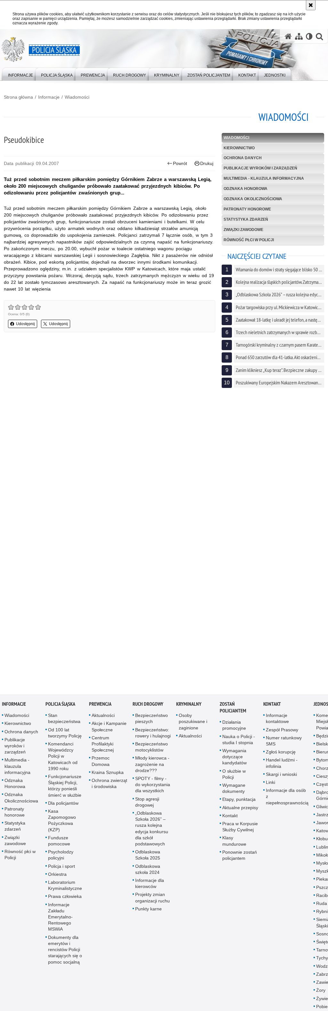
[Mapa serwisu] (299, 36)
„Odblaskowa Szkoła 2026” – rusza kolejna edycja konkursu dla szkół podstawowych (151, 831)
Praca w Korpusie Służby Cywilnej (240, 829)
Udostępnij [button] (25, 324)
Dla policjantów (63, 805)
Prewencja (100, 706)
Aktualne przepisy (240, 810)
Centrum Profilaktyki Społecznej (103, 746)
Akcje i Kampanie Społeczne (109, 729)
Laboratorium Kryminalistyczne (65, 887)
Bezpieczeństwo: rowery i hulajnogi (153, 735)
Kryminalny (188, 706)
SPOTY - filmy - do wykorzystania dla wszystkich (152, 787)
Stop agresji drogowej (147, 804)
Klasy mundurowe (234, 843)
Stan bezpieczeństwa (64, 721)
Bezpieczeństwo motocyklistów (151, 749)
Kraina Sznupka (108, 774)
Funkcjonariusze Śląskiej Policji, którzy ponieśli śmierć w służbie (64, 788)
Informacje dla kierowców (149, 886)
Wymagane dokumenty (233, 790)
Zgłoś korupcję (281, 754)
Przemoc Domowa (101, 763)
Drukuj (206, 163)
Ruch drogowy (148, 706)
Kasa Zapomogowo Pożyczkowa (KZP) (62, 823)
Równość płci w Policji (249, 240)
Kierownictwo (239, 148)
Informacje (49, 97)
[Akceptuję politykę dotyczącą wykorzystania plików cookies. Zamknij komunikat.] (311, 5)
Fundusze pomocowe (59, 843)
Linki (270, 784)
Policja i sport (61, 868)
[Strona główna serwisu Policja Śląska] (288, 36)
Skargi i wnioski (281, 776)
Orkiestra (57, 876)
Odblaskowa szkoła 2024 (147, 871)
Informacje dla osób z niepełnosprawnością (287, 799)
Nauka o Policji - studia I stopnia (238, 742)
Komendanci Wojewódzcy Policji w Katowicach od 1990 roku (63, 759)
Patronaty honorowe (247, 209)
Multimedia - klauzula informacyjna (264, 178)
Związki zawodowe (243, 229)
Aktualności (103, 718)
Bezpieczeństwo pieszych (151, 721)
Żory (320, 993)
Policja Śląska (60, 706)
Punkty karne (148, 911)
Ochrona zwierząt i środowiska (109, 786)
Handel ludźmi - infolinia (282, 765)
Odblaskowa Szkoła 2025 (147, 857)
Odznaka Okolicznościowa (253, 199)
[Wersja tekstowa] (309, 36)
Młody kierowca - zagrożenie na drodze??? (152, 767)
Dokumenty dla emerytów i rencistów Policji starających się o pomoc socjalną (65, 952)
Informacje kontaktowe (277, 721)
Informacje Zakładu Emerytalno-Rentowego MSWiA (60, 919)
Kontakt (230, 818)
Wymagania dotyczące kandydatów (234, 759)
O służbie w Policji (234, 776)
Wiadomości (77, 97)
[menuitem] (20, 74)
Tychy (322, 960)
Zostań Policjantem (233, 710)
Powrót (180, 163)
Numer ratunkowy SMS (284, 743)
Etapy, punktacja (239, 802)
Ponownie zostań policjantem (239, 857)
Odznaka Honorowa (245, 188)
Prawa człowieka (65, 899)
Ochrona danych (243, 158)
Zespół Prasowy (282, 732)
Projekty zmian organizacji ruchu (152, 900)
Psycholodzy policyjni (60, 857)
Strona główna (18, 97)
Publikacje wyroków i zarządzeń (260, 168)
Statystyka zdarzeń (246, 219)
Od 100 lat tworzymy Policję (65, 735)
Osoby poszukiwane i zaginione (193, 724)
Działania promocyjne (234, 728)
